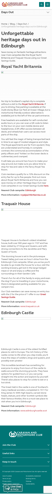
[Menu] (47, 4)
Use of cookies (7, 476)
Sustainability (30, 484)
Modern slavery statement (10, 484)
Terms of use (6, 478)
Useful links (8, 453)
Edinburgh (30, 190)
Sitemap (28, 481)
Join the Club (9, 445)
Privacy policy (6, 481)
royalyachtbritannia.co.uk (33, 195)
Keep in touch (9, 461)
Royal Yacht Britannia (33, 104)
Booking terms (30, 478)
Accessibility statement (33, 476)
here (46, 185)
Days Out (7, 12)
